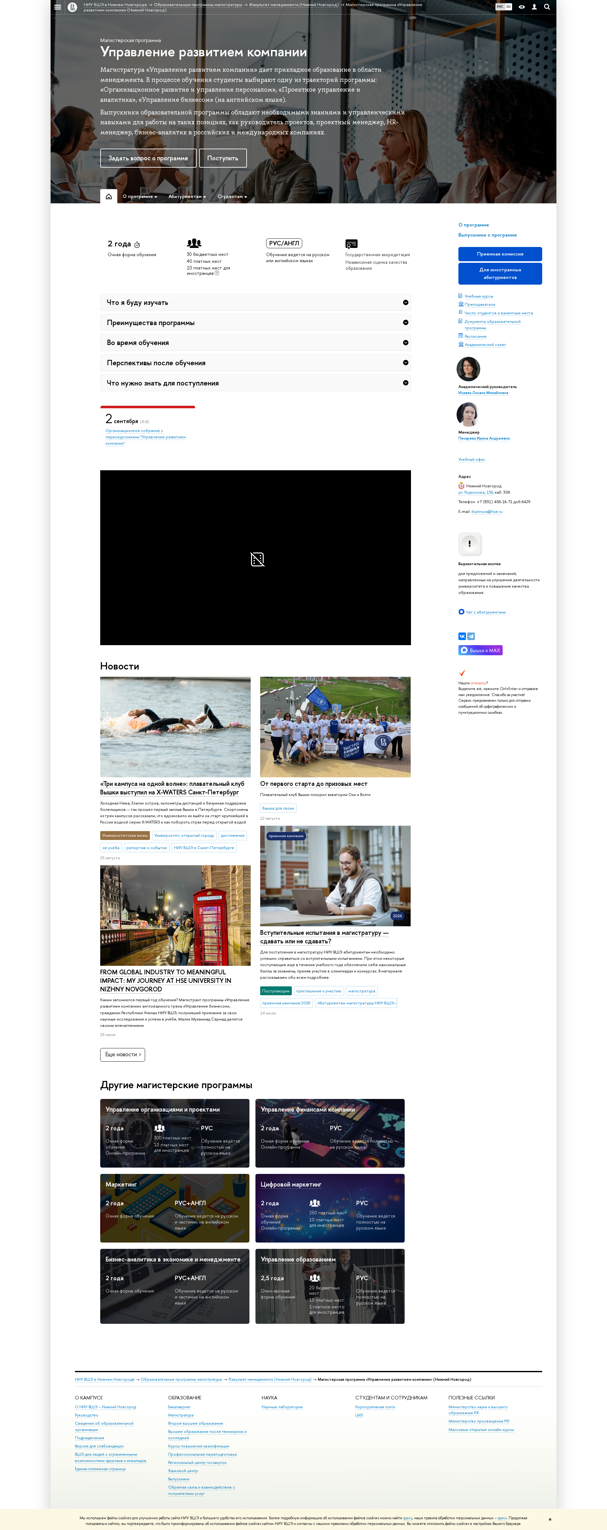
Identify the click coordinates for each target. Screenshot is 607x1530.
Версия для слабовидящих (99, 1446)
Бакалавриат (179, 1407)
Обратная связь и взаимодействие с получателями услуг (201, 1490)
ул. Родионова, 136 (475, 492)
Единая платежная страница (100, 1468)
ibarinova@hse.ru (486, 511)
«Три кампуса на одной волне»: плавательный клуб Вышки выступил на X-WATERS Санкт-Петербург (172, 787)
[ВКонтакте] (462, 636)
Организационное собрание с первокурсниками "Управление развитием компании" (146, 437)
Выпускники (178, 1479)
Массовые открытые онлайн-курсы (481, 1429)
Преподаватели (480, 304)
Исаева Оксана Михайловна (483, 392)
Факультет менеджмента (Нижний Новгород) (270, 1379)
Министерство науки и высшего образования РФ (478, 1410)
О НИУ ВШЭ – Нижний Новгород (105, 1407)
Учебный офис (471, 459)
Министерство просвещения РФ (479, 1421)
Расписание (476, 336)
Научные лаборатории (282, 1407)
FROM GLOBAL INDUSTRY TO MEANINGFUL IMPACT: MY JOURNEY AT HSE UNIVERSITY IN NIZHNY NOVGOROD (165, 980)
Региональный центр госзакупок (197, 1462)
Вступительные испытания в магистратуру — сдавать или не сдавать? (324, 936)
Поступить (222, 158)
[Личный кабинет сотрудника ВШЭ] (534, 7)
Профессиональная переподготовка (202, 1454)
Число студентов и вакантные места (499, 313)
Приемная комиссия (500, 253)
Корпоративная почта (375, 1407)
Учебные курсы (479, 296)
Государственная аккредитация (378, 254)
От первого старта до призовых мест (314, 783)
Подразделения (89, 1438)
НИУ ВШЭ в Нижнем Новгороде (105, 1379)
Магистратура (180, 1415)
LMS (359, 1415)
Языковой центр (183, 1470)
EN (508, 6)
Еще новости (121, 1054)
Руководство (86, 1415)
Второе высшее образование (195, 1423)
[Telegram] (471, 636)
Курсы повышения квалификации (198, 1446)
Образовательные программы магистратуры (181, 1379)
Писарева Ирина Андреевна (484, 438)
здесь (407, 1518)
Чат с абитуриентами (486, 612)
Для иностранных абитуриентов (500, 273)
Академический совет (485, 344)
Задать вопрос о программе (148, 158)
